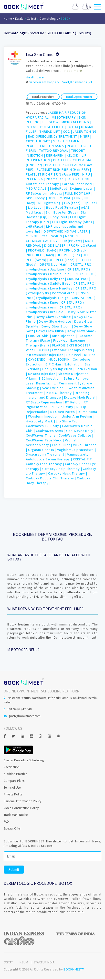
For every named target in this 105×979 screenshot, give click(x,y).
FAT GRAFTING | (79, 179)
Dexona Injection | (43, 373)
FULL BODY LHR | (79, 193)
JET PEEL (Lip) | (70, 254)
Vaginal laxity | (79, 454)
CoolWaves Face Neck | (45, 440)
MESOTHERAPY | (65, 117)
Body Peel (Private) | (63, 207)
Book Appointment (79, 96)
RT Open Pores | (64, 411)
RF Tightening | (51, 202)
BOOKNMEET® (73, 969)
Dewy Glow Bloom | (58, 326)
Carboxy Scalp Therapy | (62, 468)
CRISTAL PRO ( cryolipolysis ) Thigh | (58, 295)
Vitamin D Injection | (74, 373)
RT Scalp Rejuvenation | (45, 402)
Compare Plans (14, 780)
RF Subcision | (38, 193)
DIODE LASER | (56, 245)
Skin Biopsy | (37, 198)
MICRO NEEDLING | (76, 122)
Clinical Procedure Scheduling (24, 760)
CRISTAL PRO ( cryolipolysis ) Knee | (60, 300)
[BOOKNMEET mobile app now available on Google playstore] (18, 749)
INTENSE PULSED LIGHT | (46, 126)
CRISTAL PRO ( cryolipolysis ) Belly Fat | (60, 276)
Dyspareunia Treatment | (46, 454)
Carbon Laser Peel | (78, 183)
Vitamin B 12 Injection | (45, 378)
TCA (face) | (74, 202)
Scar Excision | (54, 387)
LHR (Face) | (36, 226)
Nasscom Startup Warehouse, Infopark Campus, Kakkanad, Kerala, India (51, 700)
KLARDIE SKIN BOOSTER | (72, 345)
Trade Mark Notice (16, 814)
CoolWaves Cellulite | (76, 435)
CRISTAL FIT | (83, 459)
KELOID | (74, 155)
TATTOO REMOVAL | (55, 150)
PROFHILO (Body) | (43, 250)
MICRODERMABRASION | (45, 235)
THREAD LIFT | (51, 131)
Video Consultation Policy (21, 808)
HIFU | (87, 174)
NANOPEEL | (75, 235)
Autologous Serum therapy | (49, 459)
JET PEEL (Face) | (63, 259)
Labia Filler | (62, 444)
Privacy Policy (13, 794)
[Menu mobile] (97, 7)
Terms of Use (12, 787)
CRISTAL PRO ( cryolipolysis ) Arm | (55, 304)
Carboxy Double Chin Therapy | (51, 478)
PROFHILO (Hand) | (41, 254)
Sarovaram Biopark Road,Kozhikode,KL (61, 82)
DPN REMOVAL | (61, 198)
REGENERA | (36, 179)
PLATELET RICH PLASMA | (46, 145)
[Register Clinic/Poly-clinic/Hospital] (86, 7)
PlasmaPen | (56, 179)
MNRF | (85, 136)
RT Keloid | (74, 402)
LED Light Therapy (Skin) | (73, 221)
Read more (73, 70)
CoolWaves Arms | (51, 430)
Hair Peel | (75, 354)
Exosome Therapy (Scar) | (73, 349)
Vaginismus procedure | (76, 449)
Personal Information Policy (22, 801)
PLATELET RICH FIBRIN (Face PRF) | (54, 174)
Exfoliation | (74, 364)
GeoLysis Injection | (58, 368)
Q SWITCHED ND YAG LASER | (66, 231)
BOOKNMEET (24, 6)
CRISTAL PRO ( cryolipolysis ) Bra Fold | (54, 309)
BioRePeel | (60, 188)
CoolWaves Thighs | (42, 435)
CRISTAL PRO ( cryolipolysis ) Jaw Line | (60, 266)
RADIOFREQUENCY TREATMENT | (54, 136)
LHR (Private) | (73, 240)
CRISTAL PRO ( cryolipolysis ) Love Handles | (61, 285)
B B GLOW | (52, 122)
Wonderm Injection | (45, 416)
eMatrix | (57, 193)
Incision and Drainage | (45, 397)
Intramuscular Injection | (46, 354)
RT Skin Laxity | (63, 406)
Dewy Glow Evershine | (55, 316)
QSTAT (8, 962)
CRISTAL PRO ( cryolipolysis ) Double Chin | (58, 271)
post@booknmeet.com (25, 716)
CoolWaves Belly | (80, 430)
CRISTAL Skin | (40, 335)
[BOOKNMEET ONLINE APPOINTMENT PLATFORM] (24, 681)
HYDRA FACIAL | (39, 117)
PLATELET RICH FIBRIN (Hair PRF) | (64, 169)
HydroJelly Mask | (41, 421)
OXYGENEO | (38, 359)
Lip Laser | (37, 207)
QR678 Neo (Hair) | (55, 264)
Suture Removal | (78, 378)
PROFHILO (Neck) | (74, 250)
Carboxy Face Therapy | (45, 463)
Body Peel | (60, 216)
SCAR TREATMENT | (68, 141)
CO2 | (68, 131)
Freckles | (62, 340)
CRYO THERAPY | (39, 141)
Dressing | (83, 392)
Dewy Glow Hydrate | (56, 321)
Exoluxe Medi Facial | (80, 397)
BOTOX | (74, 126)
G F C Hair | (54, 364)
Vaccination (12, 767)
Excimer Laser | (82, 188)
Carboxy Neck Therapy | (67, 473)
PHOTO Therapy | (60, 392)
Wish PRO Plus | (39, 349)
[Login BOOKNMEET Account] (75, 7)
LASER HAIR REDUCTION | (68, 112)
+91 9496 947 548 (19, 709)
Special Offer (12, 828)
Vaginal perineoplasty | (51, 442)
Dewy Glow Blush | (51, 330)
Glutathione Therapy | (44, 183)
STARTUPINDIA (43, 962)
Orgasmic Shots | (42, 449)
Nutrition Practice (15, 774)
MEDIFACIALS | (38, 188)
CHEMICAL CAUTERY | (43, 240)
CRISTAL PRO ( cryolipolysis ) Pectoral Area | (61, 290)
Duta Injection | (65, 335)
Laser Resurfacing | (42, 383)
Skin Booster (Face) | (63, 212)
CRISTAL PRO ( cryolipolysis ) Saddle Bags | (58, 281)
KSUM (24, 962)
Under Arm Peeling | (78, 416)
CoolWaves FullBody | (44, 425)
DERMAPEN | (56, 155)
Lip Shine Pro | (68, 421)
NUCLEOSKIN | (61, 359)
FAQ (6, 821)
